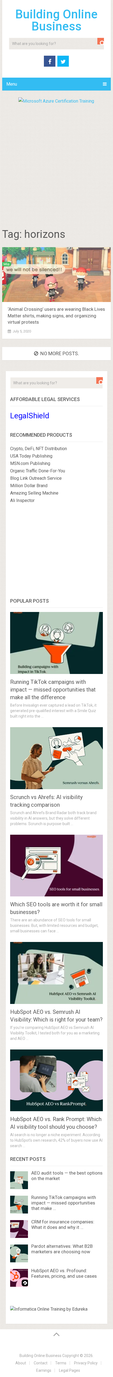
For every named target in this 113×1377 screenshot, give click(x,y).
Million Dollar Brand (28, 485)
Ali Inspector (22, 500)
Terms (60, 1363)
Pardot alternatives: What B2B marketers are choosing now (62, 1248)
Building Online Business (56, 20)
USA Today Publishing (31, 456)
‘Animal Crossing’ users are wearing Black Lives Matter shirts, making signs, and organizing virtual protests (56, 315)
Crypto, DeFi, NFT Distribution (38, 448)
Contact (40, 1363)
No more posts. (59, 353)
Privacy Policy (86, 1363)
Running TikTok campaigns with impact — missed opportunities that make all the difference (53, 690)
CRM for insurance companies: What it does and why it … (62, 1224)
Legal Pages (69, 1370)
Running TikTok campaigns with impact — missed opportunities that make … (63, 1203)
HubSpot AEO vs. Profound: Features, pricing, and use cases (64, 1273)
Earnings (43, 1370)
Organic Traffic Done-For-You (37, 470)
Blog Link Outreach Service (36, 478)
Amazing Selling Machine (34, 493)
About (20, 1363)
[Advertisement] (56, 164)
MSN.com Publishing (30, 463)
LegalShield (29, 415)
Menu (11, 84)
